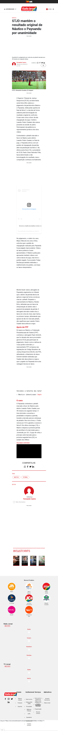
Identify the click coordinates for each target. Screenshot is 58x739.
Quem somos (29, 699)
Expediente (29, 717)
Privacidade (29, 706)
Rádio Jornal (47, 702)
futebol (25, 477)
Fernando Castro (21, 62)
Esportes (20, 706)
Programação (38, 709)
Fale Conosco (29, 721)
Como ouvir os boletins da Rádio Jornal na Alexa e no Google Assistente (38, 702)
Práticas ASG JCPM (29, 703)
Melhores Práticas (29, 710)
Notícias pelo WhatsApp (38, 705)
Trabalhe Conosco (29, 724)
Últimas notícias (20, 699)
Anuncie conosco (38, 712)
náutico (16, 477)
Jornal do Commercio (47, 699)
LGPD (29, 713)
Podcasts (20, 702)
